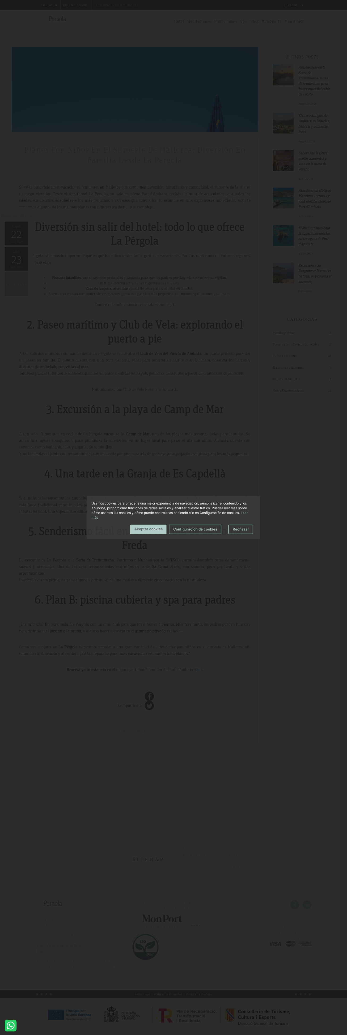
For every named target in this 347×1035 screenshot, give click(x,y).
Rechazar (241, 529)
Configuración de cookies (195, 529)
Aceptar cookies (148, 529)
